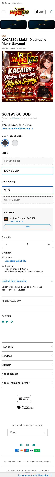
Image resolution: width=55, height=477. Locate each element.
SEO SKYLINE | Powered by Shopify (35, 462)
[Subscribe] (44, 432)
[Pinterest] (12, 322)
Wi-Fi (7, 190)
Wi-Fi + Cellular (12, 200)
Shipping (15, 118)
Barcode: (19, 48)
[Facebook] (4, 322)
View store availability (15, 261)
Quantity (6, 237)
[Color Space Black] (5, 143)
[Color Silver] (15, 143)
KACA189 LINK (11, 171)
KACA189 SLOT (12, 161)
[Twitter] (8, 322)
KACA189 (16, 462)
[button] (3, 11)
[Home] (19, 12)
